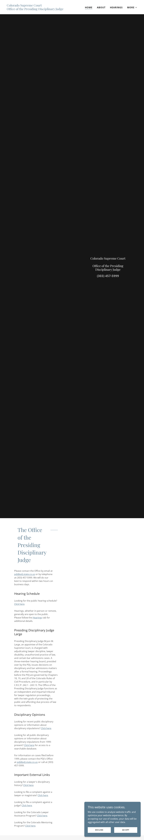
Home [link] (88, 7)
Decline (99, 830)
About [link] (101, 7)
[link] (35, 9)
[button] (132, 7)
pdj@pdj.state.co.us (24, 574)
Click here (19, 604)
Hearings (37, 617)
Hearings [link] (116, 7)
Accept (125, 830)
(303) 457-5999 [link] (108, 276)
